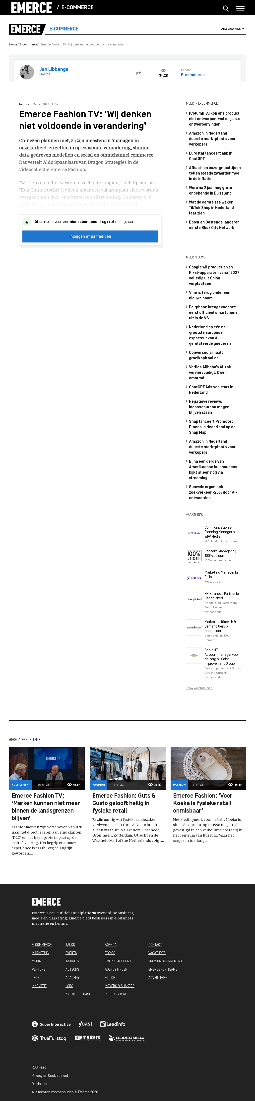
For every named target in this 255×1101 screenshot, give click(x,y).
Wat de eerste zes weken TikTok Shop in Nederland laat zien (211, 208)
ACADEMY (72, 978)
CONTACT (155, 945)
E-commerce (78, 8)
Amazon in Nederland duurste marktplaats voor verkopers (212, 139)
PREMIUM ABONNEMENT (165, 961)
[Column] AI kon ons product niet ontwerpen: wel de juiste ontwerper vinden (214, 119)
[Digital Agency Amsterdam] (51, 1024)
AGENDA (111, 945)
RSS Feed (39, 1068)
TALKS (70, 945)
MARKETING (40, 953)
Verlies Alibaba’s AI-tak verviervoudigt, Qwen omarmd (210, 372)
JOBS (69, 986)
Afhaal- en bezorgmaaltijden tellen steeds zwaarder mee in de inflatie (215, 173)
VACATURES (157, 953)
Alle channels (231, 29)
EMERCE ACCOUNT (118, 961)
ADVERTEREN (158, 978)
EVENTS (71, 953)
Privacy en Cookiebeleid (50, 1076)
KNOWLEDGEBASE (78, 994)
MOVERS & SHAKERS (119, 986)
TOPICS (110, 953)
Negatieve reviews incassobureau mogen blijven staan (209, 407)
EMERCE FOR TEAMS (163, 970)
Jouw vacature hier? (199, 688)
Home (13, 44)
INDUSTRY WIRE (116, 994)
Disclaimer (39, 1084)
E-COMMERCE (42, 945)
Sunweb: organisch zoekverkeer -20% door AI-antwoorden (213, 492)
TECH (36, 978)
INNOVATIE (39, 986)
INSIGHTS (72, 961)
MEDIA (36, 961)
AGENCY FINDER (116, 970)
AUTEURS (72, 970)
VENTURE (38, 970)
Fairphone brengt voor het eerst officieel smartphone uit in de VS (213, 312)
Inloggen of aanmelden (90, 237)
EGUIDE (110, 978)
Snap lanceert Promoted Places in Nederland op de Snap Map (212, 427)
